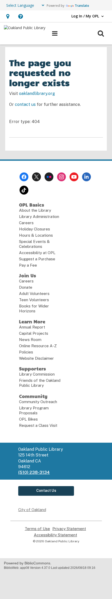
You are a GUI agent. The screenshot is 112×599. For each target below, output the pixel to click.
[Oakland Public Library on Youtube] (74, 176)
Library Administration (39, 216)
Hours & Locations (36, 235)
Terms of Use (37, 528)
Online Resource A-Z (38, 346)
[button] (7, 16)
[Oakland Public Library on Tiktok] (24, 190)
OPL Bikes (28, 419)
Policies (26, 352)
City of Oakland (32, 509)
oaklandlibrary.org (37, 93)
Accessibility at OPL (37, 252)
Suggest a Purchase (37, 259)
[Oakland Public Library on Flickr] (49, 176)
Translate (82, 5)
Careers (26, 223)
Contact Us (46, 490)
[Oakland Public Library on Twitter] (36, 176)
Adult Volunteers (34, 293)
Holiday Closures (34, 229)
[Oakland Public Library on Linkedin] (86, 176)
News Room (30, 339)
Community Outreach (38, 402)
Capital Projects (33, 333)
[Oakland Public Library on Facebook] (24, 176)
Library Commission (37, 374)
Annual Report (32, 327)
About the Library (35, 210)
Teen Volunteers (34, 300)
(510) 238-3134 (34, 472)
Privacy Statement (69, 528)
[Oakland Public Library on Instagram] (61, 176)
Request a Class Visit (38, 425)
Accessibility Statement (55, 535)
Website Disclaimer (36, 358)
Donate (25, 287)
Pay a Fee (28, 265)
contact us (25, 104)
